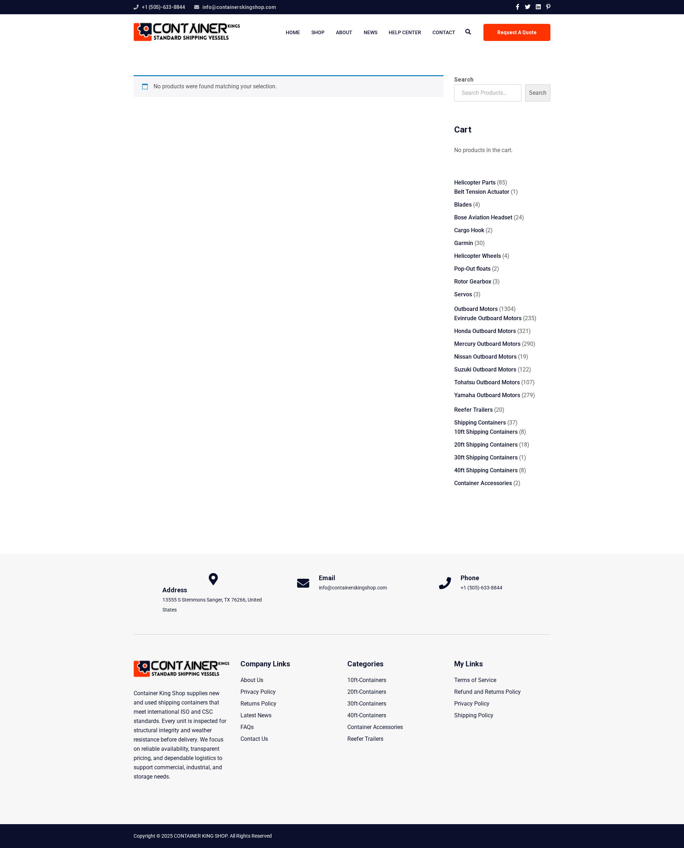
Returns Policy (258, 703)
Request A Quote (517, 32)
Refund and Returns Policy (487, 691)
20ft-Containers (366, 691)
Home (293, 32)
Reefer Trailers (365, 738)
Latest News (255, 715)
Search (463, 79)
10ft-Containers (366, 680)
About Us (251, 680)
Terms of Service (475, 680)
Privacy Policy (258, 691)
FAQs (247, 727)
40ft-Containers (366, 715)
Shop (318, 32)
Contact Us (254, 738)
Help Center (405, 32)
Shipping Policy (473, 715)
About (344, 32)
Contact (443, 32)
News (370, 32)
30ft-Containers (366, 703)
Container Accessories (375, 727)
